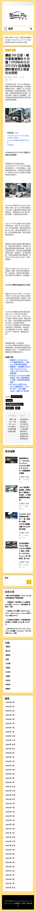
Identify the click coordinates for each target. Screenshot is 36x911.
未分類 (8, 663)
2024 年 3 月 (10, 824)
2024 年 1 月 (10, 833)
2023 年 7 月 (10, 858)
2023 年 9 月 (10, 850)
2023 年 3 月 (10, 875)
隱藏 (16, 133)
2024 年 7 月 (10, 808)
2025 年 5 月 (10, 765)
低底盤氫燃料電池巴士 (15, 404)
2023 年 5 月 (10, 867)
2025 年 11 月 (10, 740)
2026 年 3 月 (10, 723)
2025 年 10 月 (10, 744)
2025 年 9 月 (10, 749)
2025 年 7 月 (10, 757)
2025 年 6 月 (10, 761)
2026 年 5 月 (10, 715)
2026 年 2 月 (10, 728)
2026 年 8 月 (10, 702)
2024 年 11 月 (10, 791)
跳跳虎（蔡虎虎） (12, 77)
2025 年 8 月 (10, 753)
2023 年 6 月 (10, 862)
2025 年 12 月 (10, 736)
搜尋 (6, 578)
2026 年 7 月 (10, 706)
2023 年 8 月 (10, 854)
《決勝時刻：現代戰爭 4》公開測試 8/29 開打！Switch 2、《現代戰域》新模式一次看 (17, 604)
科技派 (8, 680)
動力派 (8, 50)
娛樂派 (8, 655)
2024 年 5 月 (10, 816)
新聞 (13, 50)
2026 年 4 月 (10, 719)
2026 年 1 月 (10, 732)
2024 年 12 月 (10, 787)
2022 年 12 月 (10, 888)
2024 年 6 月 (10, 812)
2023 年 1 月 (10, 883)
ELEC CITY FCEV (17, 397)
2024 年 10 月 (10, 795)
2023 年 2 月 (10, 879)
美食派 (8, 684)
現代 (17, 408)
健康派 (8, 647)
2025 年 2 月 (10, 778)
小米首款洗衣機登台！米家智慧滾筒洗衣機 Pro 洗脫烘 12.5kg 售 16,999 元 (17, 622)
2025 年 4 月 (10, 770)
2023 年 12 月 (10, 837)
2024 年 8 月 (10, 803)
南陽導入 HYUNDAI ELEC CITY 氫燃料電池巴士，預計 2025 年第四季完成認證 (20, 362)
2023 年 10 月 (10, 845)
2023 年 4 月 (10, 871)
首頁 (6, 38)
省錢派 (8, 676)
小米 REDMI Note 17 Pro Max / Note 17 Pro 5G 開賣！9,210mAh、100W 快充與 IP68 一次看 (18, 631)
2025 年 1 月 (10, 782)
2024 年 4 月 (10, 820)
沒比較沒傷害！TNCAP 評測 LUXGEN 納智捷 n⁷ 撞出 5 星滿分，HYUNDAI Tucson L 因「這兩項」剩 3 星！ (25, 551)
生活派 (8, 672)
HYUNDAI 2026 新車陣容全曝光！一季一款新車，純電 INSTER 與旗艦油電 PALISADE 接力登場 (25, 521)
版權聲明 (17, 903)
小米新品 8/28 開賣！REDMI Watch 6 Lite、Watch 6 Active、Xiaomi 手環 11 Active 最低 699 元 (18, 613)
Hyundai (9, 400)
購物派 (8, 689)
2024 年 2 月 (10, 829)
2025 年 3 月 (10, 774)
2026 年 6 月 (10, 711)
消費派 (8, 668)
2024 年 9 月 (10, 799)
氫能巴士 (10, 408)
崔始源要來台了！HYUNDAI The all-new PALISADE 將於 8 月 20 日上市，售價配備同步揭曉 (24, 465)
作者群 (23, 903)
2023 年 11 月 (10, 841)
